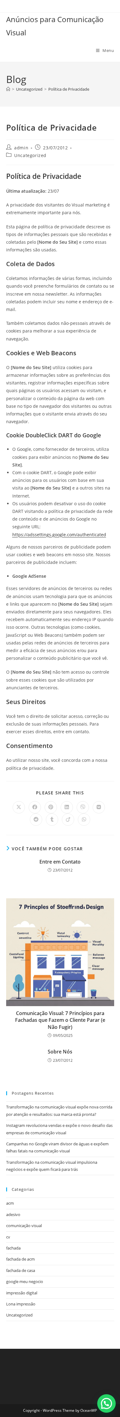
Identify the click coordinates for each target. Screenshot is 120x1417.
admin (21, 148)
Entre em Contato (60, 861)
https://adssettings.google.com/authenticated (59, 534)
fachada (13, 1248)
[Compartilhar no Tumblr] (52, 819)
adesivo (13, 1214)
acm (10, 1203)
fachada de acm (20, 1259)
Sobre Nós (60, 1051)
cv (8, 1237)
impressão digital (21, 1293)
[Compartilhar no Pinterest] (51, 807)
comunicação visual (24, 1225)
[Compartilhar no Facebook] (35, 807)
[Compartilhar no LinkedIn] (67, 807)
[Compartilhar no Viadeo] (68, 819)
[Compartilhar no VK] (99, 807)
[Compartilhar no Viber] (83, 807)
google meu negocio (24, 1281)
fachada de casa (20, 1270)
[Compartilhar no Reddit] (36, 819)
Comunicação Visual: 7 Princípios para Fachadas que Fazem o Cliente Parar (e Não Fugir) (60, 1020)
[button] (106, 1403)
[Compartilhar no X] (19, 807)
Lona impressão (20, 1304)
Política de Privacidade (68, 89)
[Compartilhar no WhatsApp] (84, 819)
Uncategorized (30, 155)
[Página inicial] (8, 89)
